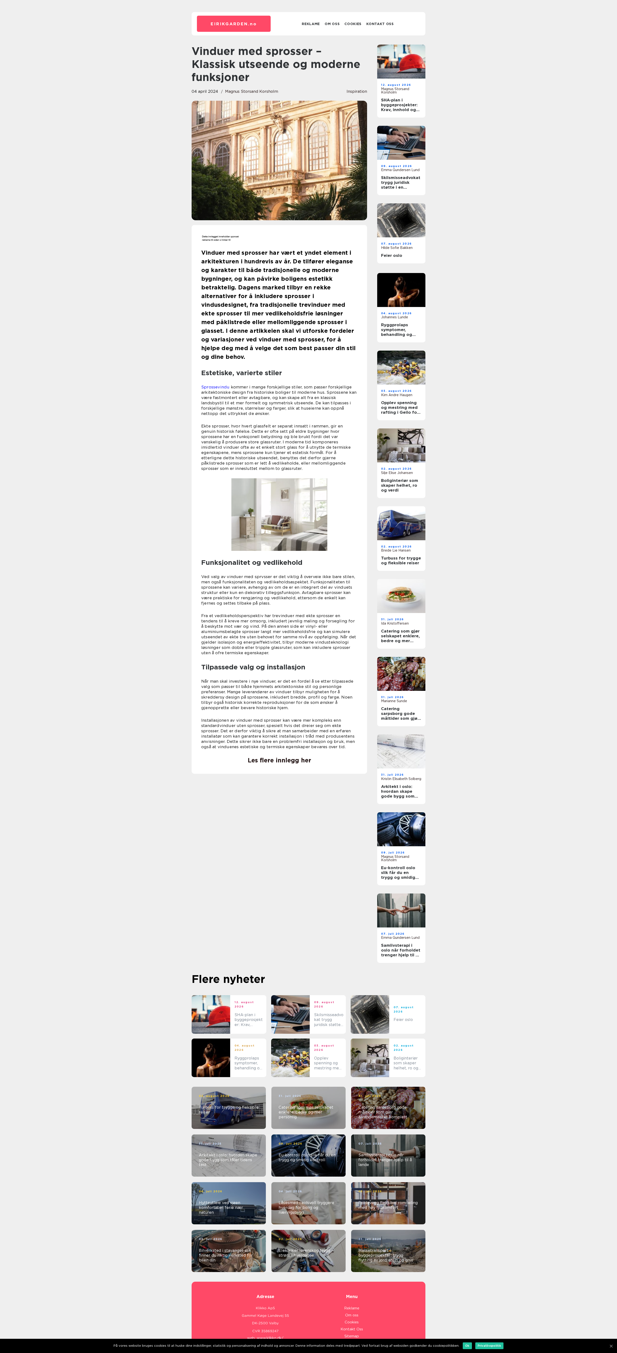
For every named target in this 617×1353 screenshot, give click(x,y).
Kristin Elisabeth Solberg (401, 778)
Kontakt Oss (380, 24)
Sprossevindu (215, 387)
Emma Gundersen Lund (400, 170)
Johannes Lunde (394, 317)
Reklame (311, 24)
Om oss (332, 24)
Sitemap (351, 1336)
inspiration (357, 91)
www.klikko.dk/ (270, 1338)
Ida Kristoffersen (395, 623)
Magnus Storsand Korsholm (251, 91)
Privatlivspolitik (489, 1345)
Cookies (353, 24)
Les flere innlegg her (279, 760)
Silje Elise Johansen (397, 472)
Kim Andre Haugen (396, 395)
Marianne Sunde (394, 701)
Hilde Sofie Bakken (397, 247)
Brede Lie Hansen (396, 550)
